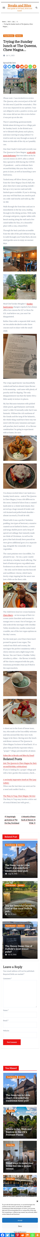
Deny (20, 1226)
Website (6, 1030)
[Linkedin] (13, 66)
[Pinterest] (18, 66)
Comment (7, 978)
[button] (36, 1200)
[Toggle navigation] (4, 7)
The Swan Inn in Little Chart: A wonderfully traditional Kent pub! (17, 868)
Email (6, 1020)
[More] (34, 66)
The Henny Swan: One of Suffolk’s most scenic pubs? (18, 948)
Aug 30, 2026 (12, 874)
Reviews (19, 36)
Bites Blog (10, 1111)
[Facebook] (5, 66)
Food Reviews (8, 36)
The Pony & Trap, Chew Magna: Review (19, 796)
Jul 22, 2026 (12, 954)
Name (6, 1010)
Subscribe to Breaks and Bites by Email (18, 755)
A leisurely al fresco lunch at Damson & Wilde (28, 819)
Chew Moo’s (8, 615)
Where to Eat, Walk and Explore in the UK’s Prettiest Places (18, 1131)
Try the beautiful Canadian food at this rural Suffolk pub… (20, 908)
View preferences (20, 1232)
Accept (20, 1220)
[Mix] (26, 66)
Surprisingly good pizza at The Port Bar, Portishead (12, 819)
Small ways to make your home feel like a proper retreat (19, 1165)
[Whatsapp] (30, 66)
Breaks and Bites (19, 5)
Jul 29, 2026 (12, 914)
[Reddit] (22, 66)
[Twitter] (9, 66)
